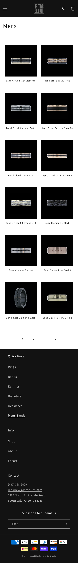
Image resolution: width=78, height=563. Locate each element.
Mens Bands (16, 415)
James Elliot (34, 556)
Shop (11, 441)
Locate (13, 461)
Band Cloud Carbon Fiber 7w (57, 128)
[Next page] (55, 339)
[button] (5, 8)
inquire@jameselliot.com (25, 490)
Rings (12, 367)
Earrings (14, 386)
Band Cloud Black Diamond (21, 80)
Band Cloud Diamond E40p (21, 128)
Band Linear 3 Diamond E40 (21, 222)
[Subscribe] (65, 524)
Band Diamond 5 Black (57, 222)
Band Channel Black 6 (21, 270)
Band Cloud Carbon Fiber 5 (57, 175)
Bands (12, 377)
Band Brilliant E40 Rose (57, 80)
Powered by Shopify (47, 556)
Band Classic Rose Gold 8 (57, 270)
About (12, 451)
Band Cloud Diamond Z (20, 175)
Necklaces (15, 406)
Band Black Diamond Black (20, 317)
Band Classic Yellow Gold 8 (57, 317)
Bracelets (14, 396)
